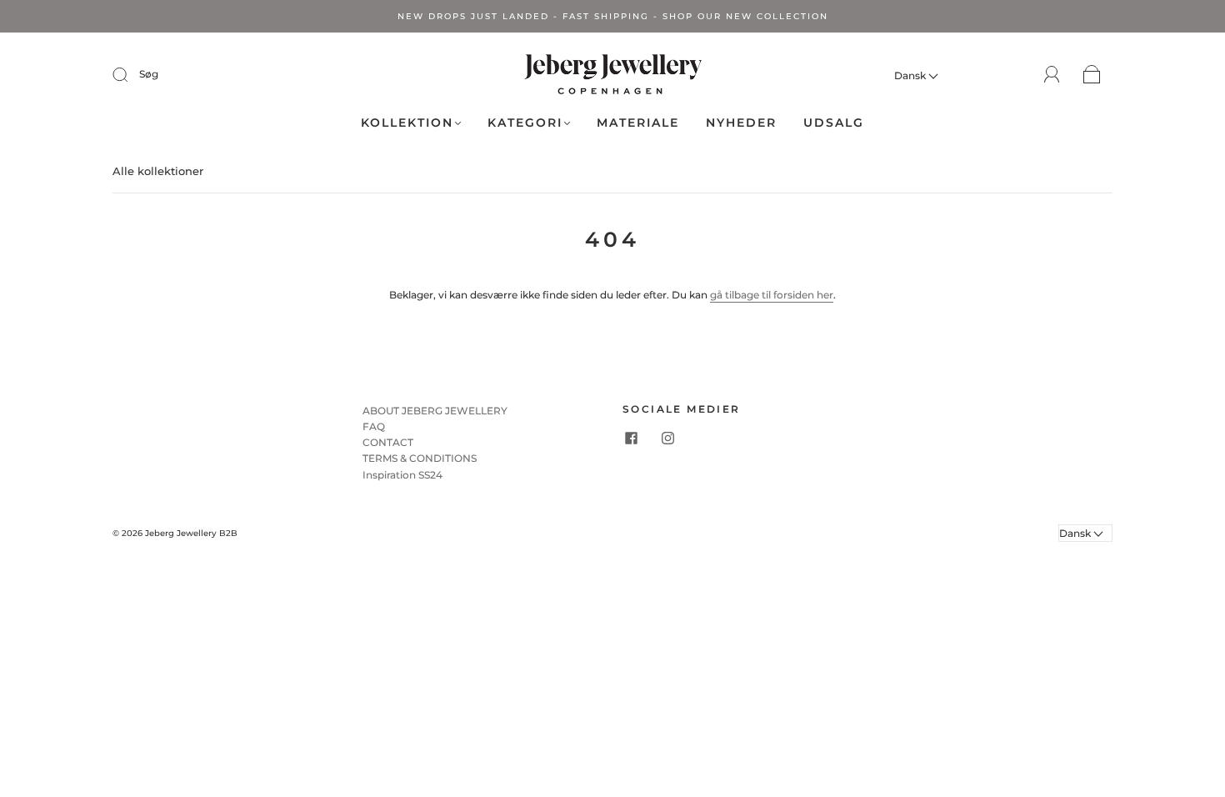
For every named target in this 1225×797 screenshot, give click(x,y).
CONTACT (387, 442)
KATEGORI (525, 123)
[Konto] (1052, 75)
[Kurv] (1092, 75)
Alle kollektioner (157, 171)
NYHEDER (741, 123)
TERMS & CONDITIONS (419, 458)
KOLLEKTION (407, 123)
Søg (148, 74)
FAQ (373, 426)
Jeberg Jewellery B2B (191, 533)
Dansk (911, 75)
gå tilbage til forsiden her (771, 294)
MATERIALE (638, 123)
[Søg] (130, 74)
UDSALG (833, 123)
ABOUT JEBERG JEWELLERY (435, 410)
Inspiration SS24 (402, 475)
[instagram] (667, 438)
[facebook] (630, 438)
